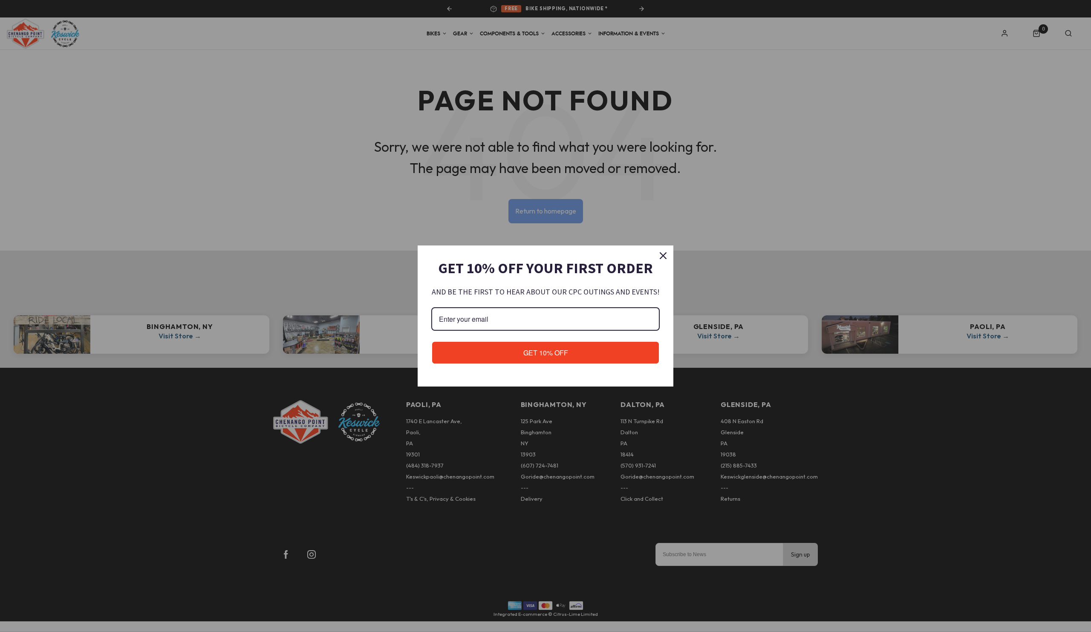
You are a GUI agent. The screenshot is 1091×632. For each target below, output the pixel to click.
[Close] (663, 255)
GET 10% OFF (545, 353)
